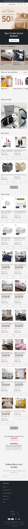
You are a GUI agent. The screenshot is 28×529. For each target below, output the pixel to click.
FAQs (4, 502)
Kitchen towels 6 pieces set (20, 174)
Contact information (14, 526)
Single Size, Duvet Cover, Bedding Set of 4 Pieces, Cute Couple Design (19, 353)
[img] (14, 438)
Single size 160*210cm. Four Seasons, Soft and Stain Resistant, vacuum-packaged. (7, 212)
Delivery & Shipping (7, 493)
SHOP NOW (14, 40)
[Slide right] (16, 68)
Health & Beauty (18, 88)
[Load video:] (14, 116)
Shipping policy (21, 524)
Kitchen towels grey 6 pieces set (7, 175)
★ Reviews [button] (27, 265)
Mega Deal (4, 88)
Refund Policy (6, 496)
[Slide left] (11, 68)
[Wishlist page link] (18, 4)
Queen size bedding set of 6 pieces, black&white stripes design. (20, 265)
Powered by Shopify (14, 521)
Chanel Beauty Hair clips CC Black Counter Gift (20, 151)
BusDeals (8, 521)
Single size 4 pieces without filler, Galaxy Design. (7, 265)
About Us (5, 487)
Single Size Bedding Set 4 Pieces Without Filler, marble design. (7, 353)
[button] (2, 4)
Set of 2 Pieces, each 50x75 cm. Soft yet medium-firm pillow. (20, 212)
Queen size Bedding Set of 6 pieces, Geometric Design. (7, 323)
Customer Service (7, 490)
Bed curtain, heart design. (19, 411)
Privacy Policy (6, 499)
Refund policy (21, 521)
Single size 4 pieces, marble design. (7, 382)
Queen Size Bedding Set (16, 63)
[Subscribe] (23, 476)
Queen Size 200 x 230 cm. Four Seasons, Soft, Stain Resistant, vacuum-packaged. (20, 238)
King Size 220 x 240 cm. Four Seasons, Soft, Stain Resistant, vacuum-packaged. (7, 238)
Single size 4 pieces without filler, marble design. (20, 382)
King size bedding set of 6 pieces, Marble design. (19, 294)
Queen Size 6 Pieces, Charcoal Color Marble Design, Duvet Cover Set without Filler (19, 323)
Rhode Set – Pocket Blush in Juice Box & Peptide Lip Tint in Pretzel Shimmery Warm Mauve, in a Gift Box (7, 151)
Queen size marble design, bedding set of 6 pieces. (6, 294)
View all (25, 46)
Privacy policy (7, 524)
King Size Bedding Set (6, 63)
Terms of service (14, 524)
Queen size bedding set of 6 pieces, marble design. (7, 411)
